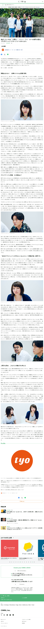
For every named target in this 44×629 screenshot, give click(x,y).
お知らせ (2, 621)
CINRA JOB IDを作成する (21, 570)
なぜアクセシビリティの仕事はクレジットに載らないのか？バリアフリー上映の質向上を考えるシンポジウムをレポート (24, 528)
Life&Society (25, 604)
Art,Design (6, 604)
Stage (17, 604)
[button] (9, 562)
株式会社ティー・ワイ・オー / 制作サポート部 (13, 49)
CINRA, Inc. (5, 610)
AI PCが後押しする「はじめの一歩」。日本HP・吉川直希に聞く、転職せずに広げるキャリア (25, 512)
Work (30, 604)
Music (2, 604)
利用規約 (23, 623)
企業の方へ (3, 597)
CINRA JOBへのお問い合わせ (6, 599)
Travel (33, 604)
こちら (38, 7)
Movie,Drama (12, 604)
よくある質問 (24, 597)
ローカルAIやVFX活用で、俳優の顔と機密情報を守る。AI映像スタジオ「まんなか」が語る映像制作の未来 (25, 520)
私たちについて (3, 619)
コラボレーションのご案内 (26, 619)
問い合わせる (22, 584)
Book (20, 604)
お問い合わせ (24, 621)
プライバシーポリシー (4, 623)
